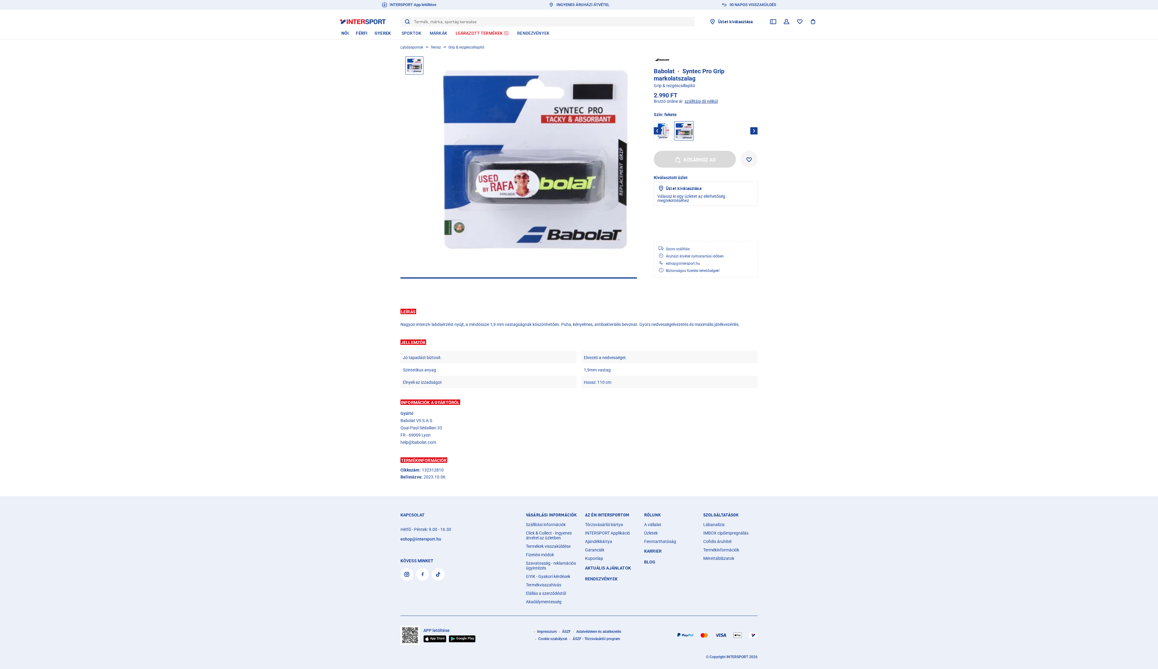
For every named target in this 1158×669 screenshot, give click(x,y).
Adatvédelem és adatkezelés (598, 632)
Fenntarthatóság (660, 541)
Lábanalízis (714, 524)
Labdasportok (411, 47)
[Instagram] (406, 574)
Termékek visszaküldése (548, 546)
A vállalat (652, 524)
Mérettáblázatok (718, 558)
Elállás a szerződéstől (546, 593)
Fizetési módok (540, 554)
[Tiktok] (438, 574)
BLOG (650, 562)
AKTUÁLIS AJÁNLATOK (608, 568)
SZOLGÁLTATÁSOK (721, 515)
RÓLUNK (652, 515)
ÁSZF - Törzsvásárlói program (596, 639)
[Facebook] (422, 574)
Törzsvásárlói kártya (604, 524)
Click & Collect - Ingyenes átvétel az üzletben (549, 535)
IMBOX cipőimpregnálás (725, 533)
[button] (579, 311)
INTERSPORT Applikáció (607, 533)
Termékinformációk (721, 550)
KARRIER (653, 551)
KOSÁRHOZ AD (700, 160)
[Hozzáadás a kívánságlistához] (749, 159)
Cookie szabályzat (552, 639)
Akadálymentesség (544, 601)
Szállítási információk (546, 524)
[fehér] (663, 130)
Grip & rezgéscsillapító (466, 47)
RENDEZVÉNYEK (601, 578)
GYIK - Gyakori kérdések (548, 576)
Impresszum (547, 632)
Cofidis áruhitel (717, 541)
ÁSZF (566, 632)
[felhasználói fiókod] (786, 21)
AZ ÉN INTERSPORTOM (607, 515)
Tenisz (436, 47)
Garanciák (594, 550)
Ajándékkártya (598, 541)
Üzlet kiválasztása (683, 188)
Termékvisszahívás (543, 584)
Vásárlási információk (551, 515)
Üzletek (651, 533)
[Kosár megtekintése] (813, 21)
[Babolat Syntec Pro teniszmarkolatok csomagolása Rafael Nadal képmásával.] (534, 159)
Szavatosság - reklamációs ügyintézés (551, 565)
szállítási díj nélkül (701, 101)
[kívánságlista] (799, 21)
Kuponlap (594, 558)
